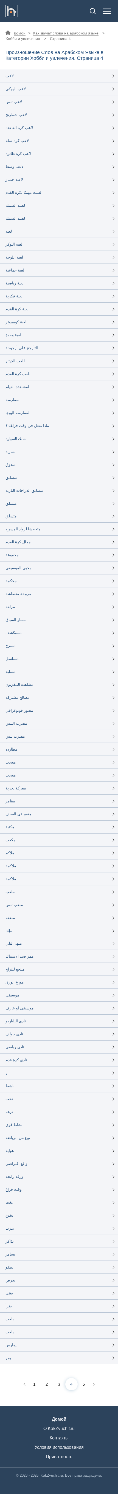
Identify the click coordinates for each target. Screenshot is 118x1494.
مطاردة (11, 749)
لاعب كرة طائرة (18, 153)
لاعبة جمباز (14, 179)
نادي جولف (14, 1034)
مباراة (10, 451)
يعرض (10, 1280)
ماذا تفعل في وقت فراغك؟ (27, 425)
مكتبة (9, 827)
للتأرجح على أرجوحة (21, 348)
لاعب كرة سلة (17, 140)
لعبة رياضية (14, 283)
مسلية (10, 671)
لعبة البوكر (13, 244)
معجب (10, 762)
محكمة (11, 581)
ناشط (10, 1086)
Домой (20, 33)
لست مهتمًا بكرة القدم (23, 192)
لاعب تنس (13, 102)
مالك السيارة (15, 438)
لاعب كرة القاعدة (19, 127)
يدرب (9, 1228)
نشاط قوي (14, 1124)
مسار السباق (15, 619)
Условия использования (59, 1447)
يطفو (9, 1267)
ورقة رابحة (14, 1176)
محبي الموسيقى (18, 568)
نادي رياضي (14, 1047)
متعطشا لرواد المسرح (23, 529)
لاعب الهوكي (15, 89)
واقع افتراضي (16, 1163)
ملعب (10, 892)
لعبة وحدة (13, 335)
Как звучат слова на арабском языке (66, 33)
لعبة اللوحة (14, 257)
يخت (9, 1202)
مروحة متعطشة (18, 594)
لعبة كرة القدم (17, 309)
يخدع (9, 1215)
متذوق (10, 464)
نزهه (9, 1111)
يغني (9, 1293)
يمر (8, 1358)
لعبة (8, 231)
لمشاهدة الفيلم (17, 387)
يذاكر (9, 1241)
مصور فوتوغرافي (19, 710)
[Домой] (11, 11)
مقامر (10, 801)
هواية (9, 1150)
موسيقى (12, 995)
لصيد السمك (15, 205)
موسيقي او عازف (19, 1008)
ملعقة (10, 917)
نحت (9, 1099)
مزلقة (10, 606)
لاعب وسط (14, 166)
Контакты (59, 1438)
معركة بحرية (15, 788)
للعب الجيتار (15, 361)
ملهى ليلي (13, 943)
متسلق (11, 503)
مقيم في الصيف (18, 814)
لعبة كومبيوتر (15, 322)
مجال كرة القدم (18, 542)
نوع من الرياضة (17, 1137)
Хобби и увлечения (22, 38)
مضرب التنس (16, 723)
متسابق (11, 477)
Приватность (59, 1456)
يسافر (10, 1254)
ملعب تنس (14, 904)
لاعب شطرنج (16, 114)
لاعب (9, 76)
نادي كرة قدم (16, 1060)
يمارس (10, 1345)
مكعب (10, 840)
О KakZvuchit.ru (59, 1428)
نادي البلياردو (15, 1021)
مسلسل (12, 658)
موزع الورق (14, 982)
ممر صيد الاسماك (19, 956)
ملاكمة (10, 866)
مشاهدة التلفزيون (19, 684)
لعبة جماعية (14, 270)
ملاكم (9, 853)
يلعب (9, 1319)
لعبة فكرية (14, 296)
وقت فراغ (13, 1189)
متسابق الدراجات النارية (24, 490)
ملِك (8, 930)
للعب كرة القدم (17, 374)
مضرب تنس (15, 736)
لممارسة (12, 399)
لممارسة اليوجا (17, 412)
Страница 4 (60, 38)
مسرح (10, 645)
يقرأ (8, 1306)
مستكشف (13, 632)
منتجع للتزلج (15, 969)
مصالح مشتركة (17, 697)
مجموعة (12, 555)
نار (7, 1073)
